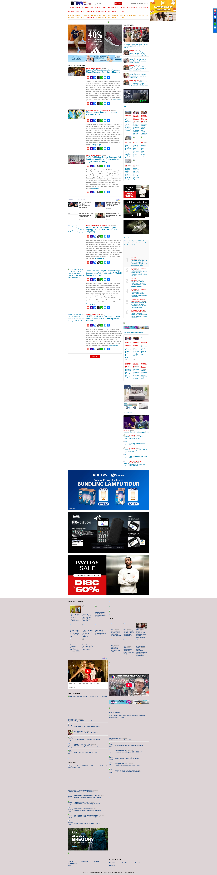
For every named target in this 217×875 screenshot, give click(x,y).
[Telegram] (215, 27)
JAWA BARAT (81, 751)
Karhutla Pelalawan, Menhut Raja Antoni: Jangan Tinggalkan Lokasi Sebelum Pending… (136, 46)
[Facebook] (215, 17)
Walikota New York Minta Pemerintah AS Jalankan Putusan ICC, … (144, 151)
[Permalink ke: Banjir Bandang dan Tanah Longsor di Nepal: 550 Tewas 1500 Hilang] (128, 112)
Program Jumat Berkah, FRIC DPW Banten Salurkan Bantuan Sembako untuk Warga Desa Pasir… (139, 305)
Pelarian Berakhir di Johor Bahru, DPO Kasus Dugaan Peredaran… (87, 633)
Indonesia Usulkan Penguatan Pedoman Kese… (128, 353)
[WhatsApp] (215, 24)
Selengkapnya (116, 100)
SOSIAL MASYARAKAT (136, 301)
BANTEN (88, 68)
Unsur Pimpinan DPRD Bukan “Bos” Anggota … (87, 739)
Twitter (125, 862)
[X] (215, 20)
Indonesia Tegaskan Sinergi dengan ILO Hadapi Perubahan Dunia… (144, 129)
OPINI (112, 629)
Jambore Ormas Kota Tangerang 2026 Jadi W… (87, 726)
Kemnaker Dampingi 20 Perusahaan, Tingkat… (128, 373)
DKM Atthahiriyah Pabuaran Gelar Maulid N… (87, 810)
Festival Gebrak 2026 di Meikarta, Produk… (127, 758)
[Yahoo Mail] (215, 14)
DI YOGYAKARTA (82, 744)
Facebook (113, 862)
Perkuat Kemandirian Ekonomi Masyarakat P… (144, 374)
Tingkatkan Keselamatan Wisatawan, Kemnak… (136, 373)
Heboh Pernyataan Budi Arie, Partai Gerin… (86, 733)
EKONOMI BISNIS (131, 744)
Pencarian (118, 3)
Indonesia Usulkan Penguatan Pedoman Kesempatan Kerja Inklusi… (136, 129)
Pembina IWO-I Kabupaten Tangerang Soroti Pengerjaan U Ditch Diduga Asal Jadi (139, 273)
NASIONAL (96, 110)
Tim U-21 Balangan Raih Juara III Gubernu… (138, 457)
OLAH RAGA (128, 413)
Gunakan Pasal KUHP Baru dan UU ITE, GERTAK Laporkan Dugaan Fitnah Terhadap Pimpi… (139, 83)
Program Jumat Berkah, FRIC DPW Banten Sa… (81, 791)
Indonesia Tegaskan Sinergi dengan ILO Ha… (136, 353)
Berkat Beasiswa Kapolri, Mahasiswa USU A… (87, 823)
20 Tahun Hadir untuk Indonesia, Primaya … (122, 740)
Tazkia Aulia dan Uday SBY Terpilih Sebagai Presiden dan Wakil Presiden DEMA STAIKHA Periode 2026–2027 (104, 273)
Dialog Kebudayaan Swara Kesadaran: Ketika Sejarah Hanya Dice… (141, 652)
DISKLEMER (84, 861)
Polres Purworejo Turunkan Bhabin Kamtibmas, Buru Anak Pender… (87, 647)
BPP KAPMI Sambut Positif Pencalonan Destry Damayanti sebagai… (129, 650)
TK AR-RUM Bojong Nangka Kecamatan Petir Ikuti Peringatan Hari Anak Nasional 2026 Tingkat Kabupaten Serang (103, 159)
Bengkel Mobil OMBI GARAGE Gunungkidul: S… (129, 745)
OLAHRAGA (126, 430)
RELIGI (90, 808)
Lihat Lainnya (95, 356)
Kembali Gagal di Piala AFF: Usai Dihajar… (138, 450)
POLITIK (137, 58)
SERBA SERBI (118, 738)
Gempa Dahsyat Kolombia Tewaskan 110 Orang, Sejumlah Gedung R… (128, 151)
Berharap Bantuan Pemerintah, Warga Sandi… (87, 797)
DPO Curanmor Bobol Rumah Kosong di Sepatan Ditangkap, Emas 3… (75, 618)
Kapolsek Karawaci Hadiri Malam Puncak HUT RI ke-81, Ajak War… (87, 617)
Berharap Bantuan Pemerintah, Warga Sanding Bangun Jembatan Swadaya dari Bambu (139, 315)
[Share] (215, 31)
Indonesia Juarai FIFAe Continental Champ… (136, 437)
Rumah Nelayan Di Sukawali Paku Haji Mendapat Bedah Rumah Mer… (75, 633)
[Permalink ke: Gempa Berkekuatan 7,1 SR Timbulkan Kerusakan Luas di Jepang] (136, 161)
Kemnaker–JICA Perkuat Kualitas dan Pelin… (144, 350)
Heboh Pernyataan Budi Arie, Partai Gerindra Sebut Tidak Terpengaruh (137, 76)
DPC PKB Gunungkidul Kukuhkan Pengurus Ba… (88, 746)
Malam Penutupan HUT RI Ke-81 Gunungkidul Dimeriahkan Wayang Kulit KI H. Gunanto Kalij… (139, 263)
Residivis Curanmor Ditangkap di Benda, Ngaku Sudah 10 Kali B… (75, 648)
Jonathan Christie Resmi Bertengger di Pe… (136, 432)
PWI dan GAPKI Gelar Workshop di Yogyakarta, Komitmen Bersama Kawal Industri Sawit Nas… (138, 284)
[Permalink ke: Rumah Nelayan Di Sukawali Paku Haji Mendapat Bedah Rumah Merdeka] (75, 626)
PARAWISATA (128, 757)
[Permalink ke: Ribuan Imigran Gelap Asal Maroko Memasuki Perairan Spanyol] (128, 161)
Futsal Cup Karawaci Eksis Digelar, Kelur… (137, 444)
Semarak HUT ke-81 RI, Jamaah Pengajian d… (87, 816)
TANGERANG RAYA (105, 225)
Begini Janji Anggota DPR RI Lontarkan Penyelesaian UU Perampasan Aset (137, 61)
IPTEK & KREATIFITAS (120, 757)
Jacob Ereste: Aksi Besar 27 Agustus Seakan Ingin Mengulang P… (129, 633)
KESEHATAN (112, 738)
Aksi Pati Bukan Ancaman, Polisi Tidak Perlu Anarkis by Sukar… (116, 633)
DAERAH (93, 68)
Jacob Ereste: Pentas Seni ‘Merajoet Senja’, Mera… (115, 649)
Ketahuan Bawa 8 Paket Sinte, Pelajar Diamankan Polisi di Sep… (100, 614)
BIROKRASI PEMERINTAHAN (136, 117)
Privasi (96, 861)
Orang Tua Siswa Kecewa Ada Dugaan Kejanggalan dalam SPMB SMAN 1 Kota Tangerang (101, 229)
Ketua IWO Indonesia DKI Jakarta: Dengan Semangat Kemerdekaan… (141, 634)
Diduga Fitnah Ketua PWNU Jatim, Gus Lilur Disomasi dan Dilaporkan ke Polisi (138, 68)
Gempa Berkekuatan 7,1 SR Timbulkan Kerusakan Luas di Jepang (136, 173)
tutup (152, 1)
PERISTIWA (107, 110)
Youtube (113, 865)
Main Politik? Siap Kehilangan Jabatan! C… (86, 752)
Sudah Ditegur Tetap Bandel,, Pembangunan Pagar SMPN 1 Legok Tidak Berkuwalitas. (138, 294)
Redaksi (70, 861)
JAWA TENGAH (89, 110)
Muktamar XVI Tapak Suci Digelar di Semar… (137, 464)
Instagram (139, 862)
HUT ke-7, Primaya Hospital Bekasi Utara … (127, 765)
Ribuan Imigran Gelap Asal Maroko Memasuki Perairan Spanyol (128, 173)
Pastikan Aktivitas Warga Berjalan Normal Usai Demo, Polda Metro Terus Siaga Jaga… (138, 53)
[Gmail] (215, 10)
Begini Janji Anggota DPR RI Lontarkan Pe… (80, 721)
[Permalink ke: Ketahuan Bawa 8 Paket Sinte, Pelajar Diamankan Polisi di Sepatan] (100, 608)
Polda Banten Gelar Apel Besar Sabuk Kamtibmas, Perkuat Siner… (100, 633)
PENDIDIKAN (98, 68)
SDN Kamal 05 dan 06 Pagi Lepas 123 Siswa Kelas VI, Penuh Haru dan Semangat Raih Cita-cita (103, 318)
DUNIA (126, 107)
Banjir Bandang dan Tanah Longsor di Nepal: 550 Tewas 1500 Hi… (128, 125)
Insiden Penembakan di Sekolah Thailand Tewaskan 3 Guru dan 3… (136, 151)
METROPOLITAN (90, 314)
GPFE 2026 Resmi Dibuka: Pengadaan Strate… (128, 771)
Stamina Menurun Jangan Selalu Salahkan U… (128, 752)
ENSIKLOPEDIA (114, 712)
